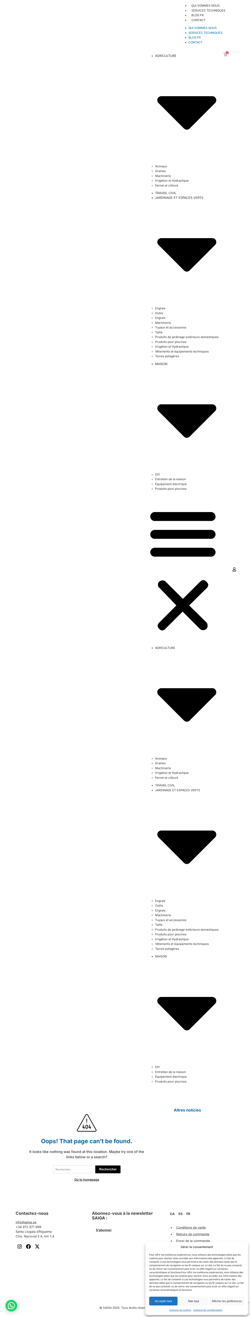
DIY (157, 474)
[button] (233, 24)
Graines (160, 171)
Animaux (161, 166)
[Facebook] (28, 1246)
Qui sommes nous (205, 5)
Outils (159, 313)
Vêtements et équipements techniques (182, 351)
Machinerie (163, 176)
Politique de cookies (180, 1310)
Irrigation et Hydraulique (172, 180)
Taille (158, 332)
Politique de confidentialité (207, 1310)
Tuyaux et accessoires (170, 327)
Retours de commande (192, 1234)
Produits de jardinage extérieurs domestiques (187, 337)
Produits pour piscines (171, 342)
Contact (198, 20)
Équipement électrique (171, 484)
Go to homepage (86, 1180)
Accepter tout (163, 1301)
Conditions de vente (191, 1227)
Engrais (160, 308)
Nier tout (193, 1301)
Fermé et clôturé (166, 185)
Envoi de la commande (193, 1241)
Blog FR (197, 15)
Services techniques (208, 10)
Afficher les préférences (227, 1301)
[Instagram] (19, 1246)
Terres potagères (167, 356)
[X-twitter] (37, 1246)
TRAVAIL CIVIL (165, 193)
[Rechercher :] (74, 1169)
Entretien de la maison (170, 479)
